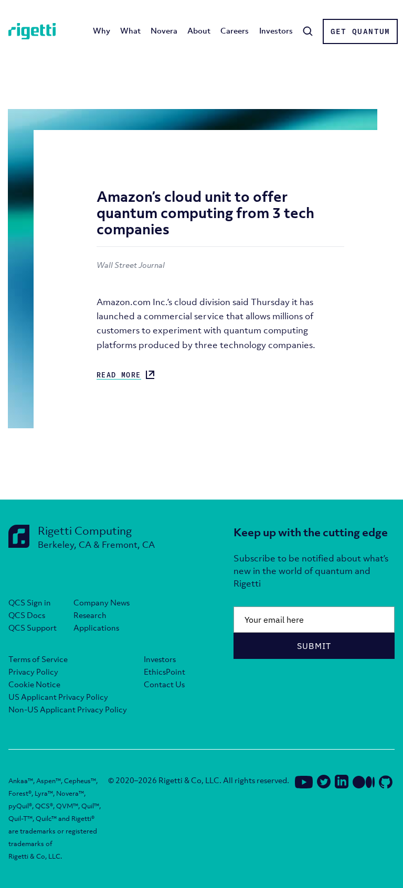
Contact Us (164, 684)
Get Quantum (360, 31)
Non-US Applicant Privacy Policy (67, 709)
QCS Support (32, 627)
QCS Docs (26, 615)
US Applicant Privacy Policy (58, 696)
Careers (234, 30)
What (130, 30)
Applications (96, 627)
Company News (101, 602)
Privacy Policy (33, 671)
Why (101, 30)
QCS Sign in (29, 602)
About (198, 30)
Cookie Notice (34, 684)
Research (90, 615)
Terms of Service (38, 659)
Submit (314, 646)
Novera (164, 30)
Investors (276, 30)
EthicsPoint (164, 671)
